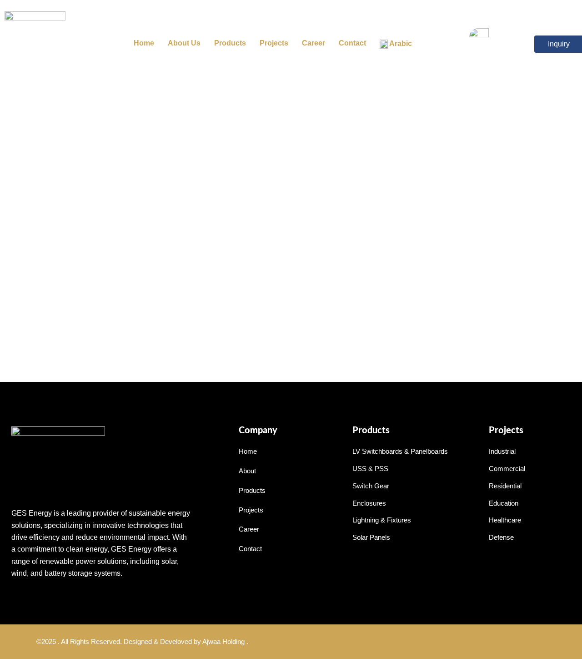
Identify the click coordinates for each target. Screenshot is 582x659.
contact (352, 43)
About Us (184, 43)
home (144, 43)
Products (230, 43)
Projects (274, 43)
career (313, 43)
